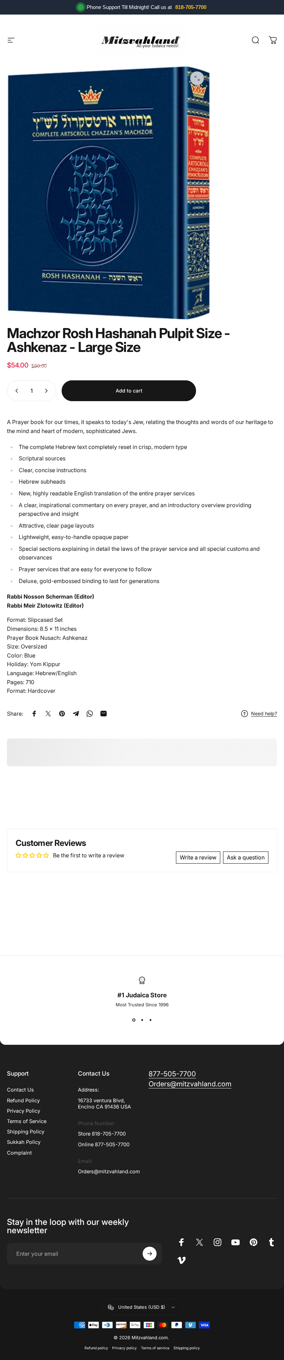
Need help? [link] (264, 713)
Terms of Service (26, 1121)
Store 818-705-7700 (102, 1134)
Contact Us (20, 1090)
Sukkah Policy (24, 1142)
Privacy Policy (23, 1111)
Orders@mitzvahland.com (109, 1171)
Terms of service (155, 1348)
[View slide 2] (142, 1020)
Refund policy (96, 1348)
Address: (88, 1090)
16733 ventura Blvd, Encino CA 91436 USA (104, 1103)
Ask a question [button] (246, 857)
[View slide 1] (134, 1020)
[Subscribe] (150, 1254)
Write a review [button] (198, 857)
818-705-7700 (190, 7)
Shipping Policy (25, 1132)
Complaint (19, 1153)
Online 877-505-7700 (104, 1144)
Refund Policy (23, 1100)
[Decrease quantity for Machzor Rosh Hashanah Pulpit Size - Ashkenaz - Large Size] (15, 391)
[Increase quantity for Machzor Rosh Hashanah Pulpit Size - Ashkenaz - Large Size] (48, 391)
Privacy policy (124, 1348)
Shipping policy (187, 1348)
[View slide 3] (150, 1020)
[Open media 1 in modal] (197, 78)
